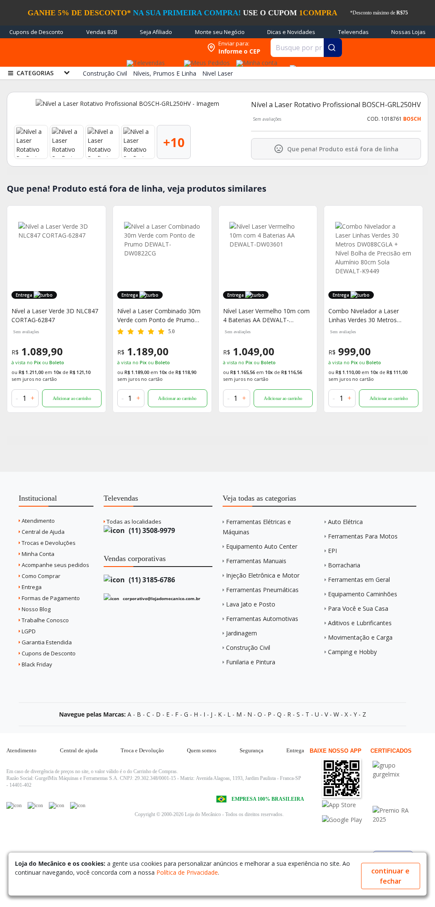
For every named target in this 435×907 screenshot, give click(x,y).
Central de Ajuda (42, 532)
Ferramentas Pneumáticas (262, 590)
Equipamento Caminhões (362, 594)
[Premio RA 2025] (397, 810)
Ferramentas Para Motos (363, 536)
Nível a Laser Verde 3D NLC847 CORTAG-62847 (54, 315)
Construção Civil (248, 647)
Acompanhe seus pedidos (54, 565)
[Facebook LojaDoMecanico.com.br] (14, 805)
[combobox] (306, 47)
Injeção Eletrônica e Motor (262, 575)
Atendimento (37, 520)
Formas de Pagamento (50, 598)
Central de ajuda (79, 750)
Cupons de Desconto (36, 32)
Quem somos (201, 750)
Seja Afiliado (156, 32)
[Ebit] (397, 765)
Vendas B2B (101, 32)
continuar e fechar (390, 876)
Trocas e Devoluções (48, 543)
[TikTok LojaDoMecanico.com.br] (77, 805)
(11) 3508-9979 (151, 530)
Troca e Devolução (142, 750)
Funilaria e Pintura (250, 662)
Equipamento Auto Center (261, 546)
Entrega (31, 587)
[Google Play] (346, 819)
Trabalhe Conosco (44, 620)
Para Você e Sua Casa (358, 608)
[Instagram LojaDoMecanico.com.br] (56, 805)
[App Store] (346, 804)
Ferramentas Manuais (256, 561)
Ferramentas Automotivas (262, 619)
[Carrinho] (291, 63)
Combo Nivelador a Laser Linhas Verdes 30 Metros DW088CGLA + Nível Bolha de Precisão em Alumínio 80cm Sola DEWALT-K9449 (369, 315)
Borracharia (344, 565)
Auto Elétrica (345, 522)
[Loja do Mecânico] (147, 48)
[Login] (255, 60)
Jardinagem (241, 633)
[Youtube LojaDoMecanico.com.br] (35, 805)
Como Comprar (40, 576)
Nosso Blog (35, 609)
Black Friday (36, 664)
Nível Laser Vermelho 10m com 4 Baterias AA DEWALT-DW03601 (266, 315)
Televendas (353, 32)
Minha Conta (37, 554)
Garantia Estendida (46, 642)
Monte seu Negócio (220, 32)
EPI (332, 551)
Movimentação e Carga (360, 637)
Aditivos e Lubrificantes (360, 623)
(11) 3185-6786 (151, 579)
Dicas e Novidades (291, 32)
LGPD (28, 631)
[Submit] (333, 47)
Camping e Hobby (352, 652)
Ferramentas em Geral (359, 579)
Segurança (251, 750)
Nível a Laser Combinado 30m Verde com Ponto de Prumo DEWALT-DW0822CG (159, 315)
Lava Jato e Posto (250, 604)
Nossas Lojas (408, 32)
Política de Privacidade (187, 872)
